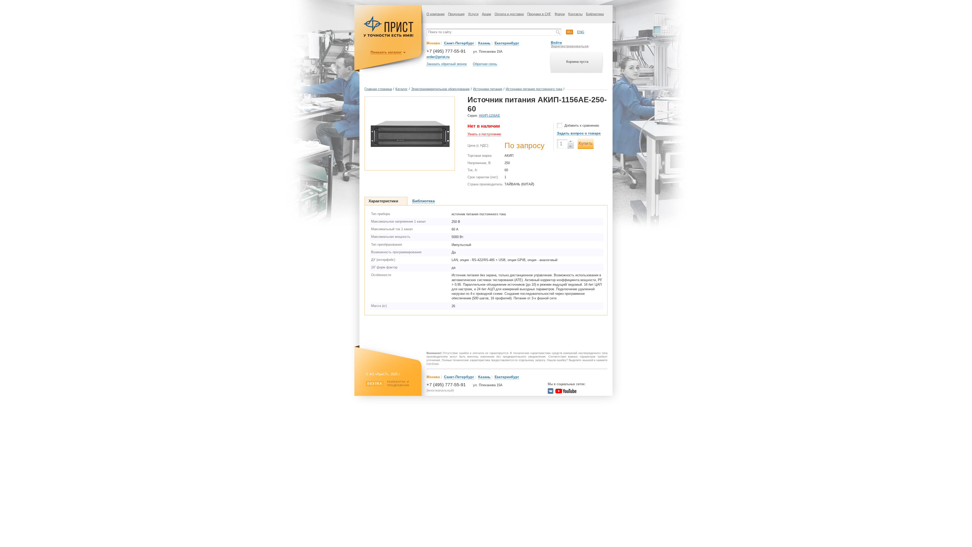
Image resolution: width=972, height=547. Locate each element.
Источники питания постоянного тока (534, 89)
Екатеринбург (507, 43)
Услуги (473, 14)
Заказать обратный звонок (447, 64)
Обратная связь (485, 64)
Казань (484, 43)
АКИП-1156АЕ (489, 116)
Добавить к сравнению (581, 125)
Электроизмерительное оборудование (440, 89)
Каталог (401, 89)
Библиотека (595, 14)
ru (569, 32)
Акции (486, 14)
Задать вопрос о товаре (579, 133)
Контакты (575, 14)
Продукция (456, 14)
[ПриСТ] (388, 36)
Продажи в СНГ (539, 14)
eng (580, 32)
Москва (433, 43)
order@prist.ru (438, 57)
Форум (560, 14)
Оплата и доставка (509, 14)
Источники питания (487, 89)
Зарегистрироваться (570, 46)
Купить (586, 143)
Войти (556, 43)
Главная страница (378, 89)
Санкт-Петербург (459, 43)
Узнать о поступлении (484, 134)
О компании (435, 14)
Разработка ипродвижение (388, 384)
